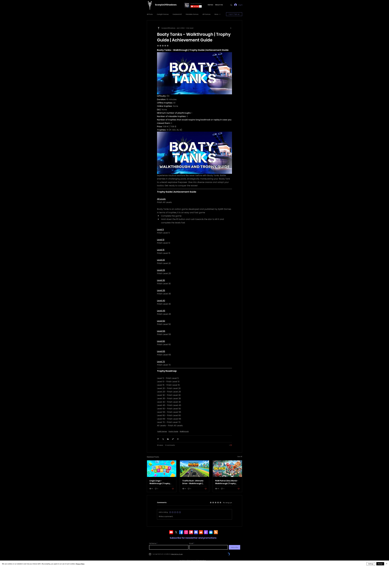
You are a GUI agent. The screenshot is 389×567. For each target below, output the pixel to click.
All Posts (150, 14)
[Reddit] (201, 532)
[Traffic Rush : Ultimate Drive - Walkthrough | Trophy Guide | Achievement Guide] (194, 468)
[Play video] (194, 153)
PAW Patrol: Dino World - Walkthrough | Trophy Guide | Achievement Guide (226, 482)
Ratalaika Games (192, 14)
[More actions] (231, 28)
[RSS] (216, 532)
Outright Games (163, 14)
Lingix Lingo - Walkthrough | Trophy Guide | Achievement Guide (159, 482)
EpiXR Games (162, 431)
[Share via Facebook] (158, 439)
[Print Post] (178, 439)
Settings (370, 564)
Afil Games (207, 14)
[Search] (231, 5)
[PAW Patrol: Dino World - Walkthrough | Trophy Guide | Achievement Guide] (227, 468)
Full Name (152, 543)
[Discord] (196, 532)
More (216, 14)
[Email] (211, 532)
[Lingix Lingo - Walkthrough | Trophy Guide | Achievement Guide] (161, 468)
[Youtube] (171, 532)
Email (191, 543)
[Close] (386, 563)
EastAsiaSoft (177, 14)
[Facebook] (181, 532)
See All (239, 457)
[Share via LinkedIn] (168, 439)
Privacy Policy (80, 564)
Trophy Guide (173, 431)
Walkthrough (184, 431)
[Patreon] (191, 532)
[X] (176, 532)
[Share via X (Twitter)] (163, 439)
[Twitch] (206, 532)
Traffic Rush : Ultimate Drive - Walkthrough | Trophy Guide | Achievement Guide (192, 482)
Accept (380, 564)
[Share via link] (173, 439)
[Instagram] (186, 532)
